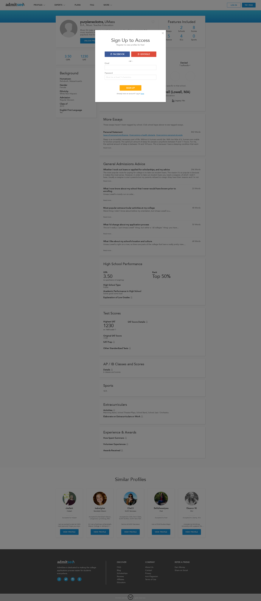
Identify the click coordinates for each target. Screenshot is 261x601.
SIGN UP (130, 88)
